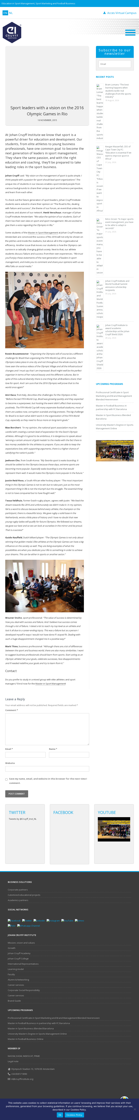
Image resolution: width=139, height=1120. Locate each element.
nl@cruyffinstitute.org (22, 1079)
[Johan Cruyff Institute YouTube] (68, 920)
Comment (11, 710)
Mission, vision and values (21, 942)
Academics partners (18, 900)
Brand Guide (14, 1000)
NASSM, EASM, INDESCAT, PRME (24, 1056)
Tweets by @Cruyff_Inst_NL (22, 818)
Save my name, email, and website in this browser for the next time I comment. (48, 780)
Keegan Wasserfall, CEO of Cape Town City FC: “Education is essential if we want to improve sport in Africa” (118, 152)
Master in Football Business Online (25, 1039)
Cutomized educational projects (24, 894)
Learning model (16, 969)
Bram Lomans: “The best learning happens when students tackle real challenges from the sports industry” (118, 90)
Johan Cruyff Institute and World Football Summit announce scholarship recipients (117, 286)
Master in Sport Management (43, 232)
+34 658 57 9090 (19, 1073)
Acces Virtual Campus (121, 13)
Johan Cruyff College (18, 958)
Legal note (13, 1061)
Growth (11, 948)
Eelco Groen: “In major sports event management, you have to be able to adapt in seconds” (119, 224)
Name (53, 748)
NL (11, 13)
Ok (60, 1115)
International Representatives (23, 963)
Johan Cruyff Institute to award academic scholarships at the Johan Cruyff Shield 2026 (117, 330)
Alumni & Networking (18, 979)
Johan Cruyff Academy (19, 953)
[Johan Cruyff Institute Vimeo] (80, 920)
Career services (16, 984)
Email (9, 748)
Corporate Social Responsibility (24, 990)
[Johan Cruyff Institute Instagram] (54, 920)
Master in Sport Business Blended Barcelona (31, 1028)
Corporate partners (18, 889)
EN (5, 13)
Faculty (11, 974)
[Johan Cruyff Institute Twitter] (28, 920)
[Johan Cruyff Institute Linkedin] (40, 920)
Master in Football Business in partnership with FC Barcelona (39, 1023)
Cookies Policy (74, 1115)
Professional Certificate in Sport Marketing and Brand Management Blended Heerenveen (114, 396)
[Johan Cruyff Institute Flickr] (12, 925)
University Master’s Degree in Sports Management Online (37, 1033)
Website (10, 763)
